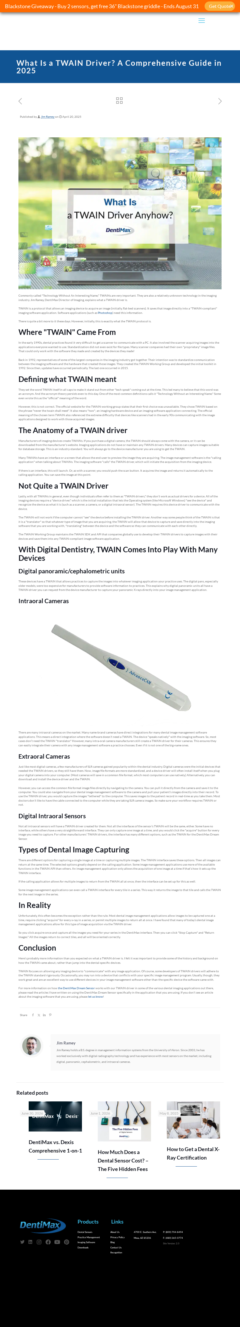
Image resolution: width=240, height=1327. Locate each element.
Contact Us (115, 1247)
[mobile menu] (202, 20)
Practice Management (89, 1237)
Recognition (116, 1252)
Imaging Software (86, 1242)
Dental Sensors (85, 1232)
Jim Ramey (47, 116)
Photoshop (105, 312)
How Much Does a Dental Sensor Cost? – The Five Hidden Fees (123, 1160)
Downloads (83, 1247)
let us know (95, 996)
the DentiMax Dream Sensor (76, 988)
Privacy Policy (117, 1237)
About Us (114, 1232)
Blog (112, 1242)
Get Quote (220, 6)
